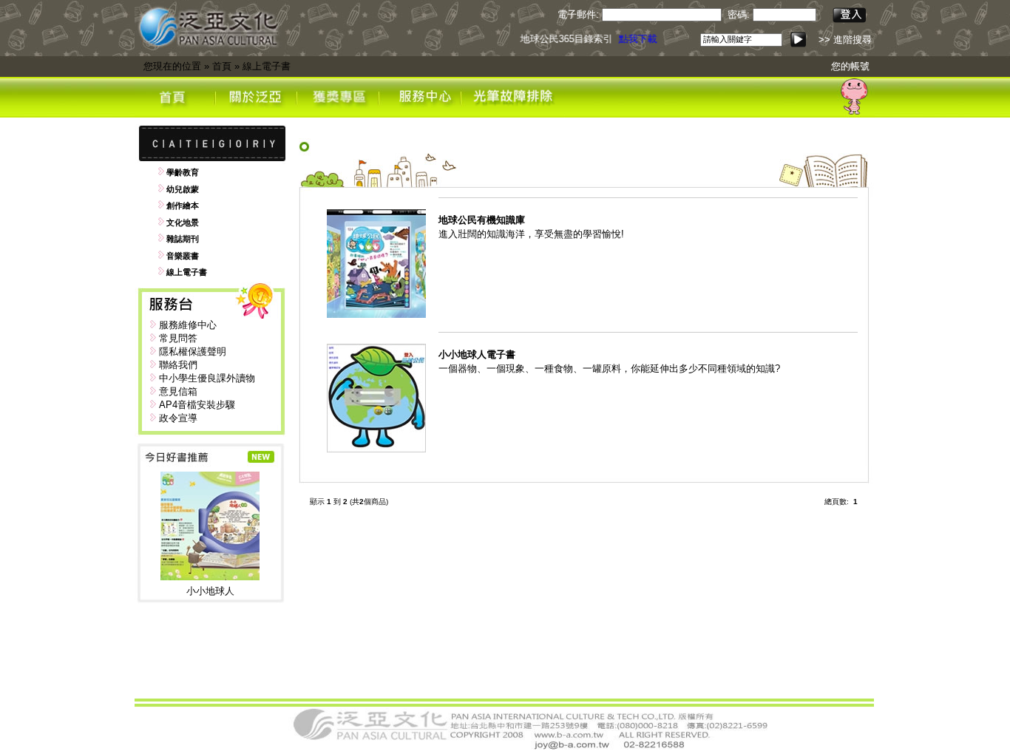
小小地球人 (210, 591)
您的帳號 (850, 66)
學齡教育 (182, 172)
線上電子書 (267, 66)
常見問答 (178, 338)
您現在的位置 (172, 66)
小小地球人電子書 (476, 354)
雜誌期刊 (182, 238)
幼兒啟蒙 (182, 189)
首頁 (221, 66)
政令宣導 (178, 418)
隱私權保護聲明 (192, 351)
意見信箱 (178, 391)
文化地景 (182, 222)
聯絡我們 (178, 364)
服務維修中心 (188, 324)
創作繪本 (182, 205)
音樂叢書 (182, 255)
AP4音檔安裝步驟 (197, 404)
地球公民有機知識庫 (481, 219)
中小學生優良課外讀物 (207, 378)
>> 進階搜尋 (845, 39)
